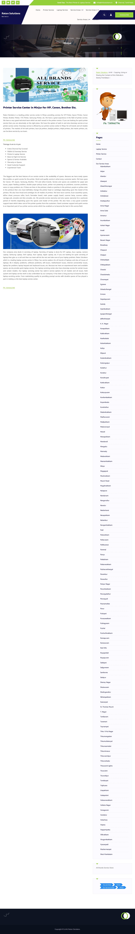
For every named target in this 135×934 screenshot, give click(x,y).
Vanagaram (104, 810)
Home (38, 10)
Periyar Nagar (105, 584)
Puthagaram (104, 623)
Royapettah (104, 653)
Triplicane (103, 785)
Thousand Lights (106, 766)
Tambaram (104, 716)
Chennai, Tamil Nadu (125, 3)
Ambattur (103, 191)
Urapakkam (104, 790)
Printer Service (48, 10)
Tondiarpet (104, 780)
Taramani (103, 721)
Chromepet (104, 279)
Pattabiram (104, 559)
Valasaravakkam (106, 800)
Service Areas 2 (91, 10)
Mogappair (104, 471)
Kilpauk (103, 353)
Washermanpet (105, 849)
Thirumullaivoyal (106, 741)
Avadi (102, 230)
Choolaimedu (105, 274)
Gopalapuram (105, 299)
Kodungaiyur (105, 363)
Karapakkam (104, 328)
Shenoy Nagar (105, 682)
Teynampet (104, 726)
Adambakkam (105, 166)
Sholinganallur (105, 692)
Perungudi (104, 599)
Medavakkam (105, 456)
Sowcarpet (104, 702)
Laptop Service (62, 10)
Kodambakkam (105, 358)
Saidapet (103, 662)
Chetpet (103, 255)
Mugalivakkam (105, 486)
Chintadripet (104, 260)
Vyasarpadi (104, 844)
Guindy (102, 304)
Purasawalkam (105, 618)
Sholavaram (104, 687)
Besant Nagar (105, 240)
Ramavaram (104, 643)
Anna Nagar (104, 206)
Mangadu (103, 446)
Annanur (103, 215)
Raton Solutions (102, 72)
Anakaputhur (105, 201)
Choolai (103, 269)
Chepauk (103, 250)
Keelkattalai (104, 338)
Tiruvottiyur (104, 775)
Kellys (102, 348)
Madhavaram (105, 417)
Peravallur (104, 579)
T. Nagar (103, 712)
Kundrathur (104, 407)
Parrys (102, 554)
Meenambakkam (106, 461)
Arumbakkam (105, 220)
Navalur (103, 505)
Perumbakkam (105, 589)
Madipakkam (105, 422)
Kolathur (103, 368)
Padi (101, 530)
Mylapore (103, 490)
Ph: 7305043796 (9, 140)
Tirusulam (103, 771)
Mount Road (104, 481)
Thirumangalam (106, 736)
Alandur (103, 176)
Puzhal (102, 628)
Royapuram (104, 657)
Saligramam (104, 667)
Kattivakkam (104, 333)
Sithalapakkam (105, 697)
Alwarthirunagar (106, 186)
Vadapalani (104, 795)
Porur (102, 608)
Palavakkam (104, 535)
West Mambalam (106, 854)
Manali (102, 432)
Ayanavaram (104, 235)
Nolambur (104, 520)
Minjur (78, 38)
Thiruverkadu (105, 761)
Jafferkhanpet (105, 318)
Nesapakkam (105, 515)
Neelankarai (104, 510)
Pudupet (103, 613)
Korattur (103, 373)
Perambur (103, 574)
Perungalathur (105, 594)
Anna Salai (104, 210)
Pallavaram (104, 540)
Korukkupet (104, 377)
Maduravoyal (105, 427)
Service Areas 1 (76, 10)
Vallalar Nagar (105, 805)
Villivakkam (104, 834)
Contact (96, 19)
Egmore (103, 284)
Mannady (103, 451)
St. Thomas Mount (107, 707)
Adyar (102, 171)
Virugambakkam (106, 839)
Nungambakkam (106, 525)
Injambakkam (105, 309)
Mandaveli (104, 441)
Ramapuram (104, 638)
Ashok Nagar (105, 225)
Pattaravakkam (105, 564)
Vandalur (103, 815)
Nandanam (104, 495)
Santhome (104, 672)
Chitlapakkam (105, 264)
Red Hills (103, 648)
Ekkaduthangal (105, 289)
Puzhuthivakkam (106, 633)
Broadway (104, 245)
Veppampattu (105, 829)
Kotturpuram (105, 392)
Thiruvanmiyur (105, 756)
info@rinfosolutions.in (104, 3)
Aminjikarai (104, 196)
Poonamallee (105, 603)
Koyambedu (104, 402)
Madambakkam (105, 412)
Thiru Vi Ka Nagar (106, 731)
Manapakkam (105, 436)
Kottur (102, 387)
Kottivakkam (104, 382)
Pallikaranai (104, 545)
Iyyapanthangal (106, 314)
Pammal (103, 549)
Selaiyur (103, 677)
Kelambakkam (105, 343)
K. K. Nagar (104, 323)
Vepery (102, 824)
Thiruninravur (105, 751)
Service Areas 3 (82, 19)
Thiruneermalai (105, 746)
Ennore (103, 294)
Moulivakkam (105, 476)
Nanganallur (104, 500)
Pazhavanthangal (106, 569)
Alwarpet (103, 181)
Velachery (103, 820)
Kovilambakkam (106, 397)
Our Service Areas (67, 38)
